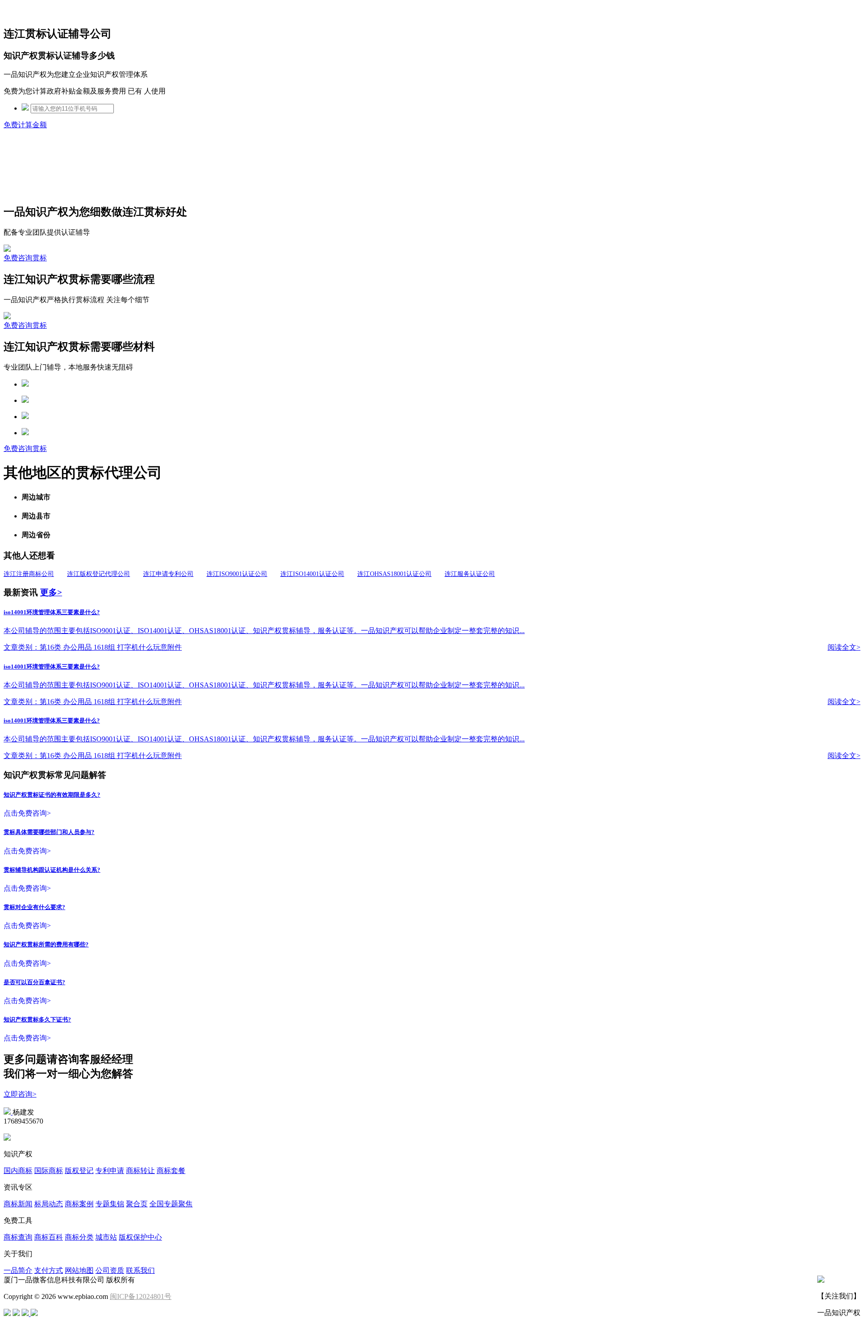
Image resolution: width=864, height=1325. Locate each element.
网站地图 (79, 1270)
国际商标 (48, 1170)
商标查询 (18, 1237)
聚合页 (137, 1204)
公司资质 (109, 1270)
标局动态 (48, 1204)
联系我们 (140, 1270)
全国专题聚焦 (171, 1204)
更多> (51, 592)
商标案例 (79, 1204)
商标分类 (79, 1237)
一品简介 (18, 1270)
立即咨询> (20, 1094)
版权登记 (79, 1170)
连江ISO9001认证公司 (237, 574)
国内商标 (18, 1170)
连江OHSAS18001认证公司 (394, 574)
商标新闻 (18, 1204)
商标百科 (48, 1237)
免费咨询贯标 (25, 258)
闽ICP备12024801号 (140, 1296)
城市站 (106, 1237)
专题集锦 (109, 1204)
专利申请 (109, 1170)
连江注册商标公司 (29, 574)
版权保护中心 (140, 1237)
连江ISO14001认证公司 (312, 574)
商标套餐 (171, 1170)
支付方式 (48, 1270)
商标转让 (140, 1170)
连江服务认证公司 (470, 574)
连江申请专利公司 (168, 574)
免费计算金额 (25, 125)
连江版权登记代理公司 (98, 574)
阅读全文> (844, 647)
